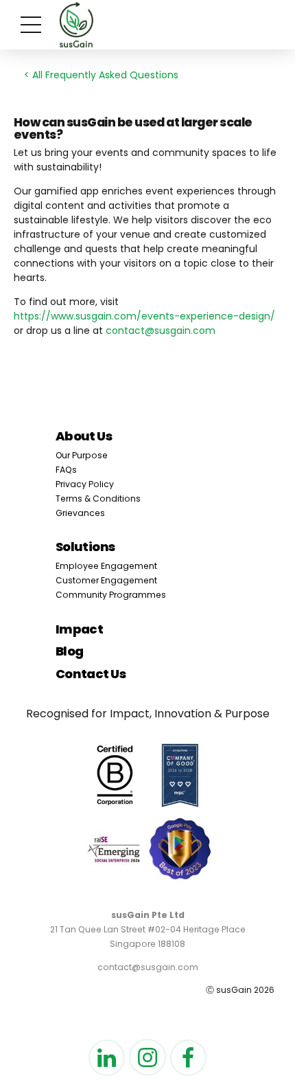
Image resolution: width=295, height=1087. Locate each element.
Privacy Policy (85, 484)
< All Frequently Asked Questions (101, 75)
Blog (70, 651)
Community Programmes (111, 595)
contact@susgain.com (160, 330)
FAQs (66, 469)
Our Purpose (82, 455)
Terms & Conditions (98, 498)
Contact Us (91, 673)
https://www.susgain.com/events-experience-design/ (144, 316)
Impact (80, 629)
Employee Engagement (106, 566)
